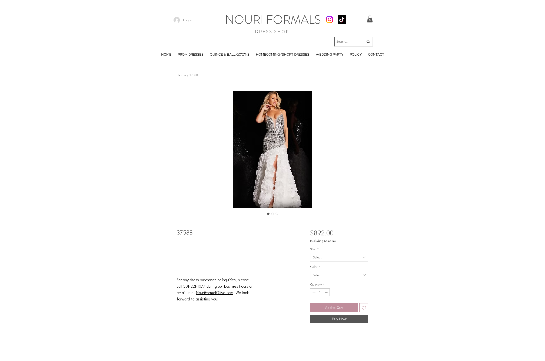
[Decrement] (313, 292)
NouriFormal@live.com (214, 293)
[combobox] (353, 41)
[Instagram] (329, 19)
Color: (315, 267)
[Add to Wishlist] (363, 307)
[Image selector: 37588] (268, 214)
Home (181, 75)
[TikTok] (342, 19)
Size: (314, 249)
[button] (370, 19)
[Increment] (326, 292)
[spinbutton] (320, 292)
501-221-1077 (194, 287)
